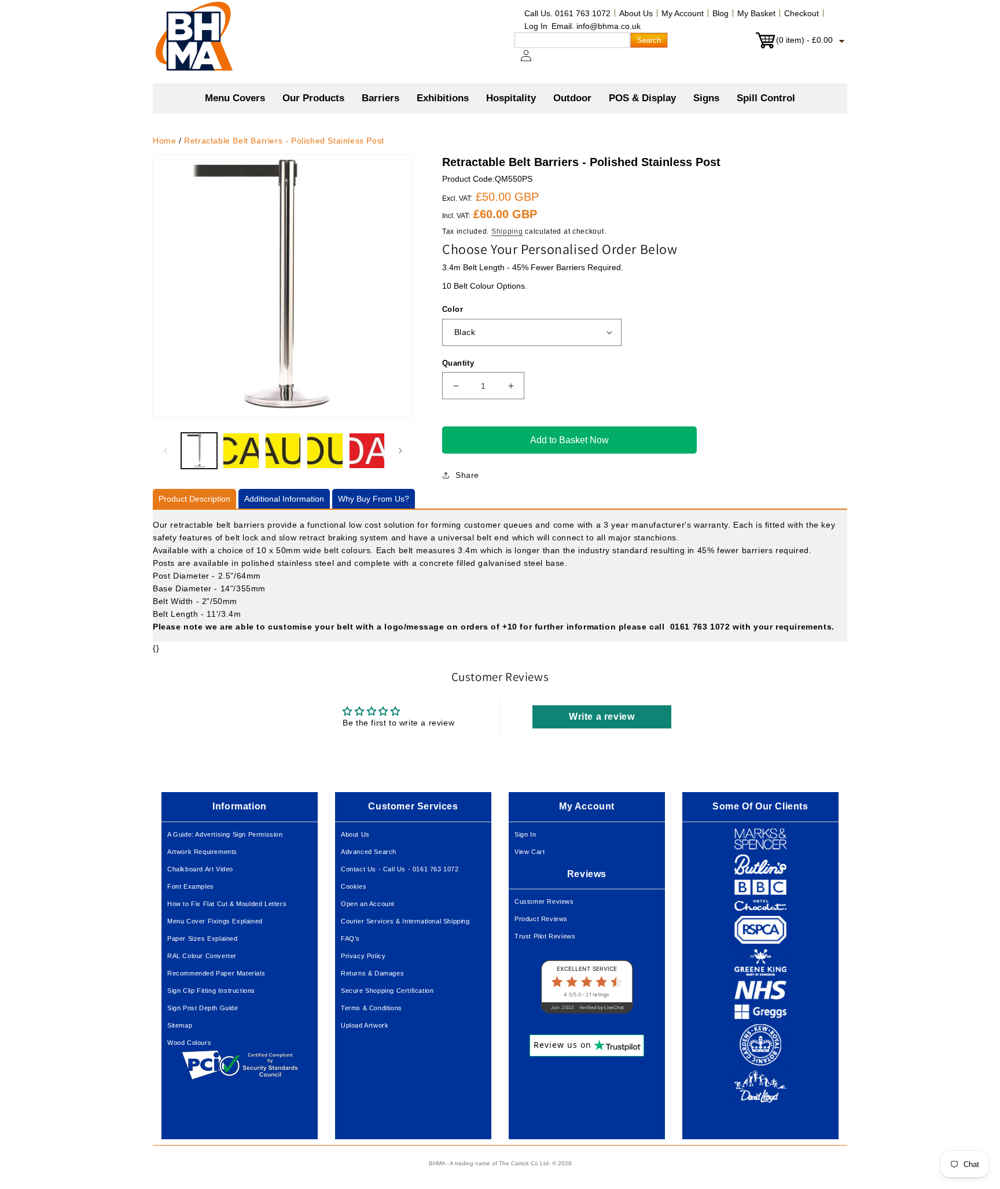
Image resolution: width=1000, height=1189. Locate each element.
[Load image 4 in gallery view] (325, 451)
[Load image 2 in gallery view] (241, 451)
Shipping (507, 231)
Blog (720, 13)
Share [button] (467, 475)
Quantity (458, 363)
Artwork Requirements (202, 851)
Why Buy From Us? (373, 498)
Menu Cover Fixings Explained (215, 921)
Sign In (525, 834)
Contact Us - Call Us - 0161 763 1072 (400, 869)
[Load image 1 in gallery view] (199, 451)
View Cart (529, 851)
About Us (636, 13)
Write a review (601, 717)
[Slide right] (400, 450)
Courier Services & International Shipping (405, 921)
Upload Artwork (364, 1025)
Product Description (194, 498)
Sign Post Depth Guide (202, 1007)
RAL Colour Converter (202, 955)
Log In (535, 26)
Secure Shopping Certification (387, 990)
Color (452, 309)
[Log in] (533, 61)
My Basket (756, 13)
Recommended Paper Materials (216, 973)
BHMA (437, 1163)
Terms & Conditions (371, 1007)
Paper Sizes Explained (202, 938)
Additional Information (284, 498)
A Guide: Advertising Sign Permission (225, 834)
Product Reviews (541, 918)
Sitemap (179, 1025)
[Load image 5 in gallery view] (367, 451)
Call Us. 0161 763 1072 (567, 13)
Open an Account (368, 903)
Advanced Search (368, 851)
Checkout (801, 13)
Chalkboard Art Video (200, 869)
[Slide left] (165, 450)
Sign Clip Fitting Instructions (211, 990)
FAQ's (350, 938)
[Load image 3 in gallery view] (283, 451)
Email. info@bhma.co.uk (596, 26)
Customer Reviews (544, 901)
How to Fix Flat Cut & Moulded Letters (226, 903)
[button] (313, 98)
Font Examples (190, 886)
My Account (682, 13)
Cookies (353, 886)
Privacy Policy (363, 955)
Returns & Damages (372, 973)
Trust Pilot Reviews (544, 936)
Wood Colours (189, 1042)
